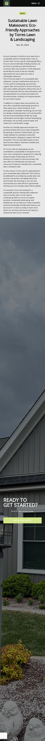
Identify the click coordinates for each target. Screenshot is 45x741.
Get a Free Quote (22, 520)
